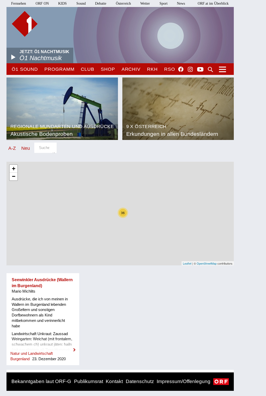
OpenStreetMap (207, 263)
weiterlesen (42, 346)
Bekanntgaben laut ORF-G (41, 381)
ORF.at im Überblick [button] (213, 3)
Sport (163, 3)
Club (87, 69)
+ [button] (13, 168)
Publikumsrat (88, 381)
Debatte (100, 3)
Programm (59, 69)
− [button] (13, 176)
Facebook (180, 69)
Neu (25, 148)
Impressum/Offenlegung (183, 381)
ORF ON (42, 3)
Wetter (145, 3)
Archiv (131, 69)
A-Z (12, 148)
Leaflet (187, 263)
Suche (210, 69)
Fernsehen (18, 3)
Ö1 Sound (25, 69)
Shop (108, 69)
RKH (152, 69)
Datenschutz (140, 381)
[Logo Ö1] (25, 24)
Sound (81, 3)
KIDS (62, 3)
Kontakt (114, 381)
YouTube (200, 69)
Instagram (190, 69)
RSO (169, 69)
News (181, 3)
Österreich (123, 3)
